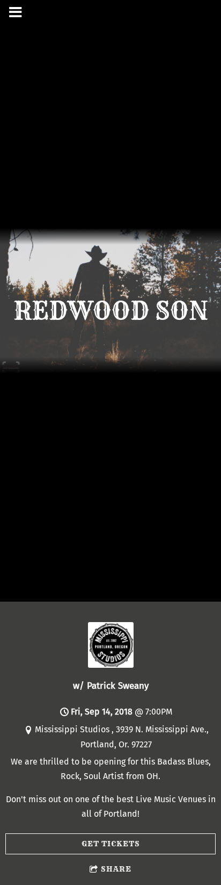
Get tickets (111, 843)
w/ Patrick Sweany (111, 685)
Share (116, 869)
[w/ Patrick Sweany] (111, 665)
